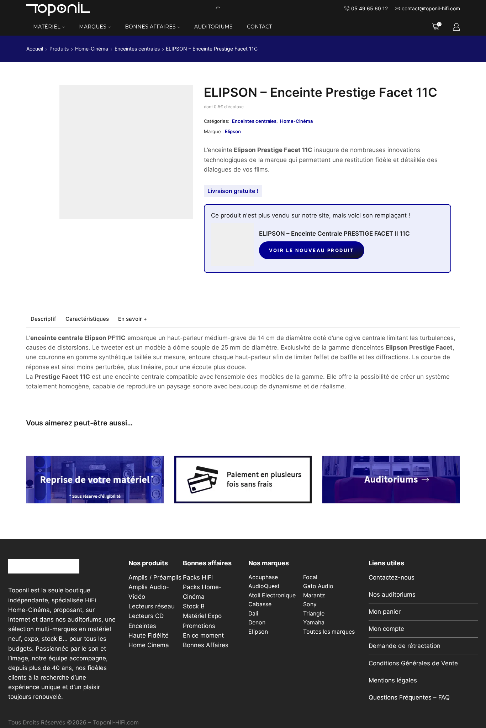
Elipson (233, 131)
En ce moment (203, 635)
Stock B (194, 606)
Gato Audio (318, 586)
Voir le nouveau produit (311, 250)
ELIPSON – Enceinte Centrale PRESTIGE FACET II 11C (334, 233)
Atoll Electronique (272, 595)
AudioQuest (264, 586)
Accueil (34, 49)
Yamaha (313, 622)
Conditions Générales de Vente (413, 663)
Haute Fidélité (148, 635)
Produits (59, 49)
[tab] (43, 318)
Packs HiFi (198, 577)
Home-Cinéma (91, 49)
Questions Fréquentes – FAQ (409, 697)
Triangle (313, 613)
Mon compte (386, 628)
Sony (310, 604)
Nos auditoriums (392, 594)
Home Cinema (148, 645)
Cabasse (259, 604)
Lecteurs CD (146, 615)
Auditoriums (213, 26)
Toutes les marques (329, 631)
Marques (92, 26)
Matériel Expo (202, 615)
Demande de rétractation (404, 645)
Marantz (314, 595)
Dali (253, 613)
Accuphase (263, 577)
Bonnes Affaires (150, 26)
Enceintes (142, 625)
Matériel (46, 26)
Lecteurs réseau (151, 606)
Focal (310, 577)
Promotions (199, 625)
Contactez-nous (391, 577)
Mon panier (385, 611)
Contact (259, 26)
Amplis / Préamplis (154, 577)
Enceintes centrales (137, 49)
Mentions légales (393, 680)
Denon (256, 622)
